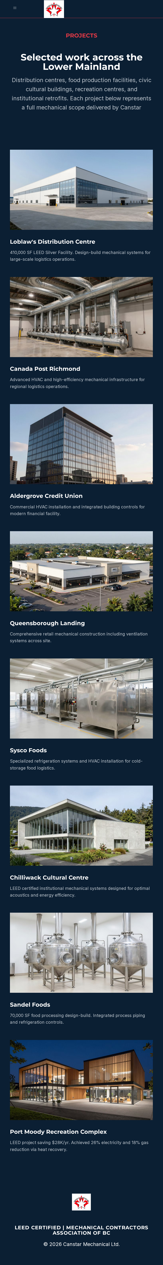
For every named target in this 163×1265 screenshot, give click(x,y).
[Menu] (15, 8)
